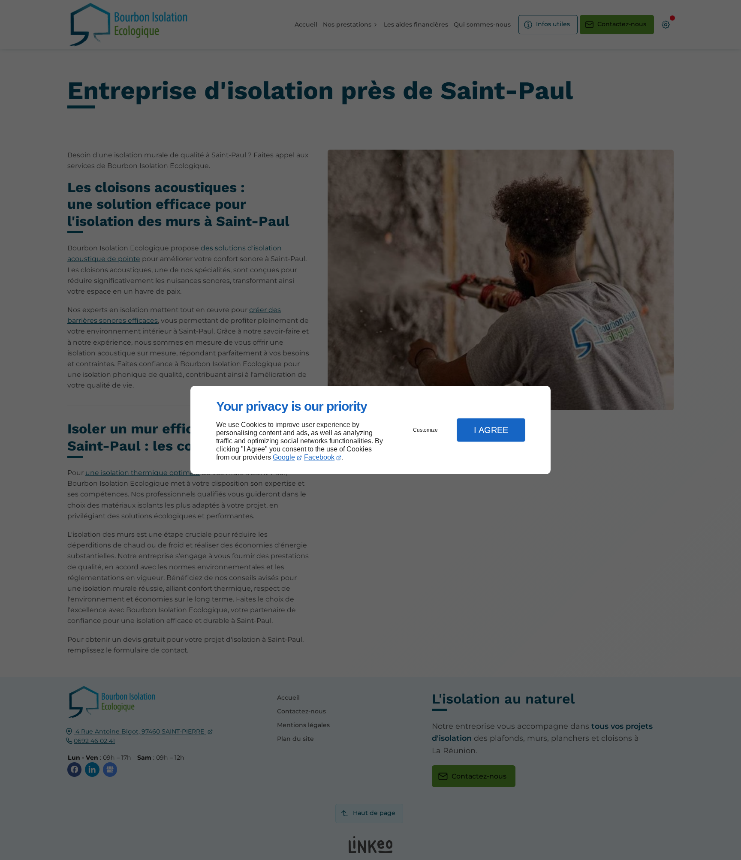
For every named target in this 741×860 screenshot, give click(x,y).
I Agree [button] (491, 430)
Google (284, 457)
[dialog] (370, 430)
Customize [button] (425, 430)
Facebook (319, 457)
